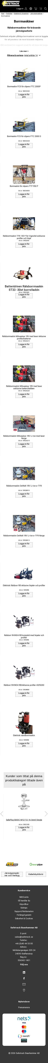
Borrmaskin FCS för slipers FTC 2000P (24, 86)
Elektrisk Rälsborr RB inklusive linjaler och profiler (24, 585)
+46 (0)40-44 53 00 (24, 943)
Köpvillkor (24, 904)
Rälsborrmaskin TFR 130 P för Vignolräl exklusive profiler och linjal (24, 237)
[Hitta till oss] (24, 990)
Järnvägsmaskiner (36, 13)
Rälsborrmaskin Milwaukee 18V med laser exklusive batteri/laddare (24, 387)
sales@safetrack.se (24, 937)
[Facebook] (24, 978)
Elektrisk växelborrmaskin (24, 735)
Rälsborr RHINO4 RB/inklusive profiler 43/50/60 (24, 685)
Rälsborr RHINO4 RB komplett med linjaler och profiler (24, 636)
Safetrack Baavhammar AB (24, 927)
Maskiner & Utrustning (21, 13)
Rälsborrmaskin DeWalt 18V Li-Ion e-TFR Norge (24, 535)
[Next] (46, 814)
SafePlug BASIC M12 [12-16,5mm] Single (24, 820)
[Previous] (2, 814)
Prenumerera (24, 1007)
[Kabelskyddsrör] (36, 864)
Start (2, 13)
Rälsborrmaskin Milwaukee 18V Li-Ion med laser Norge (24, 437)
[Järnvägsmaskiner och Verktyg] (12, 864)
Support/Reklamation (24, 911)
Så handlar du (24, 900)
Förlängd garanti (24, 915)
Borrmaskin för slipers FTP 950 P (24, 186)
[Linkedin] (24, 972)
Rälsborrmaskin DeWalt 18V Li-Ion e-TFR (24, 486)
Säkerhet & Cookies (24, 918)
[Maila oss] (24, 984)
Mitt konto (24, 897)
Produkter (9, 13)
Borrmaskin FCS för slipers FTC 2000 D (24, 136)
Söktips (24, 908)
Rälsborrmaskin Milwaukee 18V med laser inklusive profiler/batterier (24, 337)
